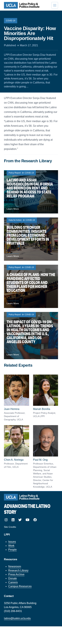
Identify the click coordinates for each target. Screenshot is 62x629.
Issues (12, 541)
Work (11, 545)
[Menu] (54, 5)
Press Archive (16, 574)
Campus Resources (20, 586)
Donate (12, 578)
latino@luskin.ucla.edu (17, 618)
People (12, 549)
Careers (13, 582)
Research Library (18, 570)
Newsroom (14, 566)
